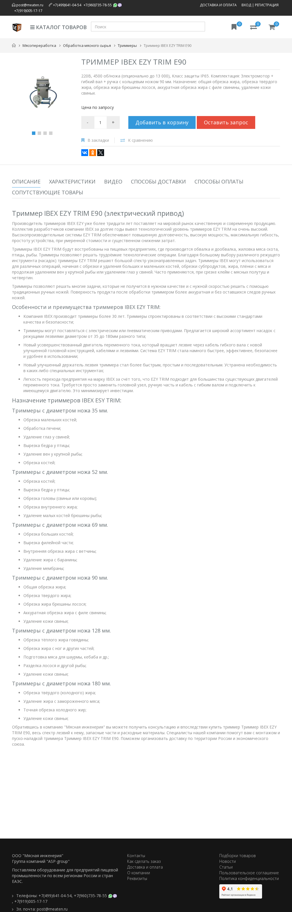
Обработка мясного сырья (87, 45)
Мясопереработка (39, 45)
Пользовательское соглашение (249, 872)
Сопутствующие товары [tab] (47, 192)
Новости (227, 861)
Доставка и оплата (218, 5)
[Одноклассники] (92, 152)
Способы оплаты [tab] (218, 181)
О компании (138, 872)
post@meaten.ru (29, 5)
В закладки (98, 140)
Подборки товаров (237, 855)
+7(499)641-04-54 (67, 5)
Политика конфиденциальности (249, 878)
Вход (246, 5)
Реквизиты (137, 878)
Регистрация (267, 5)
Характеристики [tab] (72, 181)
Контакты (136, 855)
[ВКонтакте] (84, 152)
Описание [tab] (26, 181)
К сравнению (140, 140)
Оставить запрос (226, 122)
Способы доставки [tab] (158, 181)
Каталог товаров (61, 27)
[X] (100, 152)
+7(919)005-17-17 (28, 10)
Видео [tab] (113, 181)
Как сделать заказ (144, 861)
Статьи (226, 867)
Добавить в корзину (161, 122)
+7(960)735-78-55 (98, 5)
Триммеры (127, 45)
